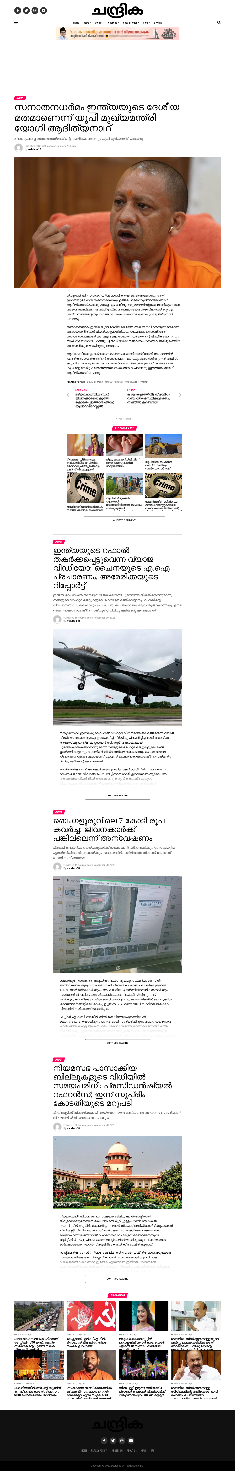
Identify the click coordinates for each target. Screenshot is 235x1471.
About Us (132, 1450)
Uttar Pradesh (115, 382)
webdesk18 (34, 149)
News (86, 22)
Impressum (117, 1450)
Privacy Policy (99, 1450)
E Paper (158, 22)
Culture (112, 22)
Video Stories (130, 22)
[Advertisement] (117, 70)
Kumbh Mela (95, 382)
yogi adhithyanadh (138, 382)
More (145, 22)
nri (152, 1450)
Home (76, 22)
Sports (99, 22)
